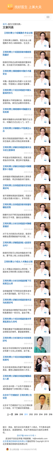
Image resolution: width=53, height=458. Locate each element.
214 (40, 414)
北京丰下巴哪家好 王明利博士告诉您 (17, 396)
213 (36, 414)
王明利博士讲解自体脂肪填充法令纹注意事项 (17, 149)
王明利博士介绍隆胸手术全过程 (18, 32)
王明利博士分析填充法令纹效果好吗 (17, 339)
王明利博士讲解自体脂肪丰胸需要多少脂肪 (17, 168)
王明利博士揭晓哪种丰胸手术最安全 (17, 72)
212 (31, 414)
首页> (5, 24)
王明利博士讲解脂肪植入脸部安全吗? (17, 244)
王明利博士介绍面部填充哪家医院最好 (17, 53)
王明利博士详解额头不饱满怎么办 (17, 129)
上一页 (10, 414)
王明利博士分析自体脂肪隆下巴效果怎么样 (17, 282)
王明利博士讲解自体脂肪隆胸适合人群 (17, 377)
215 (45, 414)
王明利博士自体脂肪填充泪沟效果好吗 (17, 187)
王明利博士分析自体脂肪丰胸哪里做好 (17, 225)
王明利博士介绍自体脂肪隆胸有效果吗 (17, 358)
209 (16, 414)
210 (21, 414)
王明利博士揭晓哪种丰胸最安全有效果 (17, 110)
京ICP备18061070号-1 (26, 435)
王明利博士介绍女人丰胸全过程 (18, 261)
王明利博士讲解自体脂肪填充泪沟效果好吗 (17, 301)
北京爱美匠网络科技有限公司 (15, 441)
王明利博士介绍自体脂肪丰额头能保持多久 (17, 91)
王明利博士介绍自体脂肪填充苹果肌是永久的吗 (17, 320)
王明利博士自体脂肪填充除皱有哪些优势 (17, 206)
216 (50, 414)
